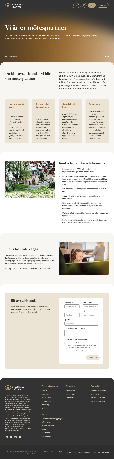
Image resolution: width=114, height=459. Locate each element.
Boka (91, 5)
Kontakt (44, 429)
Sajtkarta (105, 452)
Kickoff (44, 391)
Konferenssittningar (98, 401)
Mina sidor (60, 452)
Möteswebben (70, 452)
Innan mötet (70, 391)
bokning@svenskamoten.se (29, 451)
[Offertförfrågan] (84, 5)
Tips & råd (95, 386)
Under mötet (70, 394)
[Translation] (73, 5)
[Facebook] (11, 437)
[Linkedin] (6, 437)
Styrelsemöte (46, 398)
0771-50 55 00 (41, 309)
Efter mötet (70, 398)
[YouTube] (20, 437)
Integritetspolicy (84, 452)
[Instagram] (15, 437)
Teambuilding (46, 401)
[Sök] (78, 5)
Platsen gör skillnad (98, 398)
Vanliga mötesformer (50, 386)
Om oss (44, 414)
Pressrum (96, 452)
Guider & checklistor (98, 391)
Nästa (91, 358)
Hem (6, 56)
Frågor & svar (46, 422)
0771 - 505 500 (45, 451)
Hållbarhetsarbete (48, 426)
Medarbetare (46, 436)
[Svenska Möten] (14, 5)
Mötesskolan (95, 394)
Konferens (45, 394)
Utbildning (45, 405)
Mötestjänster (71, 386)
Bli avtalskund (47, 433)
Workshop (45, 408)
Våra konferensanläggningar (52, 419)
